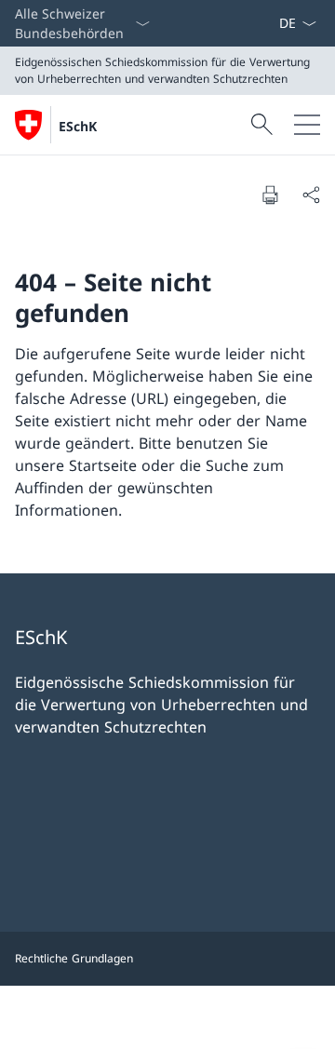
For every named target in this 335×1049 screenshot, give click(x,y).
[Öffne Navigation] (307, 124)
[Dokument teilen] (310, 194)
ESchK (78, 126)
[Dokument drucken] (269, 194)
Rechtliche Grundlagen (74, 958)
